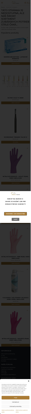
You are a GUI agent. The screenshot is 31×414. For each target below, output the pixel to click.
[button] (28, 381)
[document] (15, 207)
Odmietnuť (15, 402)
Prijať (15, 397)
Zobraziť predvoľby (15, 406)
